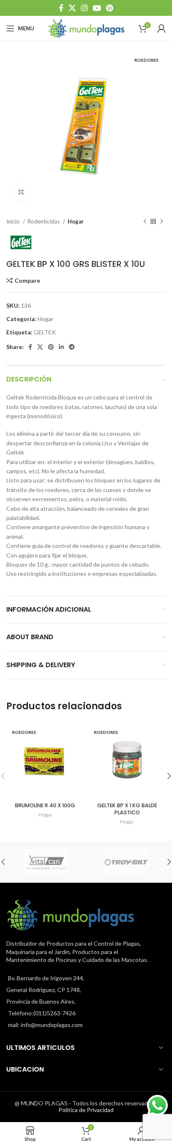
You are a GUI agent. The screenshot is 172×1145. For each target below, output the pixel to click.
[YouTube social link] (97, 8)
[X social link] (72, 8)
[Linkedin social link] (61, 346)
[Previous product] (145, 222)
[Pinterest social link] (110, 8)
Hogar (76, 221)
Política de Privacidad (86, 1109)
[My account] (161, 28)
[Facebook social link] (61, 8)
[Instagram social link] (84, 8)
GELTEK (45, 332)
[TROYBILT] (126, 862)
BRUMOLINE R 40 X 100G (45, 805)
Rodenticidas (44, 221)
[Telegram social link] (71, 346)
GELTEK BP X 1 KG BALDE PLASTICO (127, 809)
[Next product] (161, 222)
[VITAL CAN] (46, 862)
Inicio (13, 221)
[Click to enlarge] (21, 192)
